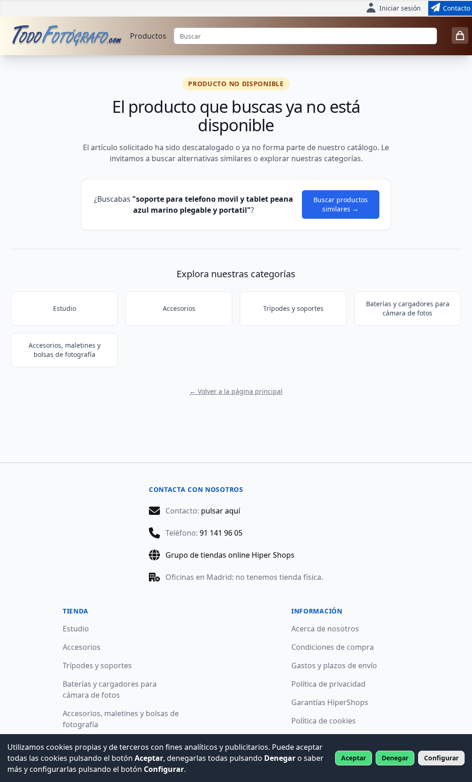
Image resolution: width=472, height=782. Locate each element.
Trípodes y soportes (293, 308)
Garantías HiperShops (329, 702)
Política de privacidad (328, 684)
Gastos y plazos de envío (334, 665)
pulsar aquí (220, 511)
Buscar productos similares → (340, 204)
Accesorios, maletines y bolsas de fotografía (64, 350)
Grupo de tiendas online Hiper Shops (230, 555)
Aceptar (353, 757)
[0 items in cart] (460, 35)
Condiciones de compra (332, 647)
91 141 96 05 (221, 533)
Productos (148, 36)
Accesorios (179, 308)
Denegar (395, 757)
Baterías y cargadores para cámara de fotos (407, 308)
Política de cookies (323, 721)
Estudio (64, 308)
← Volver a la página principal (236, 391)
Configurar (441, 757)
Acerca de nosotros (325, 629)
